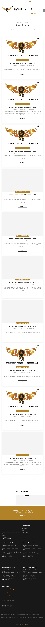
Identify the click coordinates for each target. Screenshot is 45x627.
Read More (22, 74)
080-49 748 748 (30, 579)
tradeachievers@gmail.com (10, 545)
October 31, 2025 (19, 60)
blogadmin (15, 65)
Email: (3, 545)
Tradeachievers (27, 624)
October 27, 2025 (19, 235)
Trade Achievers (26, 60)
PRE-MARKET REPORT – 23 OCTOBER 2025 (22, 327)
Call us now (6, 537)
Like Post (22, 65)
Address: (3, 546)
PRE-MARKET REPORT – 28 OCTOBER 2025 (22, 195)
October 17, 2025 (19, 367)
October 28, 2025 (19, 191)
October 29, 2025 (19, 147)
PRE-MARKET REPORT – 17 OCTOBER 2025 (22, 370)
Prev (10, 479)
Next (34, 479)
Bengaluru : (4, 556)
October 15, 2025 (19, 454)
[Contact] (3, 538)
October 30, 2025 (19, 103)
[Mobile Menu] (31, 9)
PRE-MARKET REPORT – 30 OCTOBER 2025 (22, 107)
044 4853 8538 (7, 538)
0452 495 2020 (8, 579)
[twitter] (8, 606)
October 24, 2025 (19, 279)
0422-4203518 (30, 555)
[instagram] (11, 606)
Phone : (3, 555)
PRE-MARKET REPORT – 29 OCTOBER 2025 (22, 151)
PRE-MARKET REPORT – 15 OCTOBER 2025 (22, 458)
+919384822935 (30, 556)
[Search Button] (34, 29)
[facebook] (5, 606)
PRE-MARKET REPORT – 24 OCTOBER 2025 (22, 283)
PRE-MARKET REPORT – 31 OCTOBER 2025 (22, 63)
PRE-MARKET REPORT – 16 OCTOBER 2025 (22, 414)
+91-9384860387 (30, 581)
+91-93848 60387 (10, 556)
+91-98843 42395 (8, 555)
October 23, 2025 (19, 323)
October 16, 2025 (19, 411)
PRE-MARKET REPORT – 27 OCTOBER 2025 (22, 239)
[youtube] (3, 606)
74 (31, 479)
